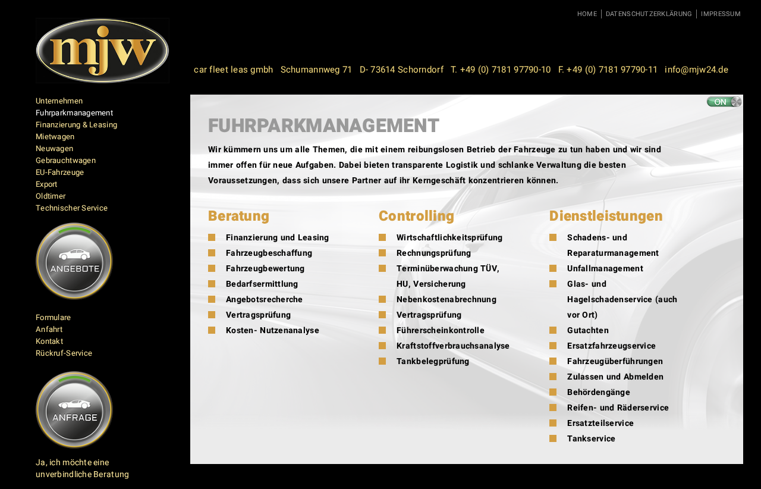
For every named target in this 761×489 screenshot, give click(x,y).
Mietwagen (55, 136)
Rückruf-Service (64, 353)
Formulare (53, 317)
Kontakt (49, 341)
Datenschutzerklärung (649, 14)
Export (47, 184)
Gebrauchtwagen (66, 160)
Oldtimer (50, 196)
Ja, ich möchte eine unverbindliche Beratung (82, 468)
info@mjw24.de (696, 69)
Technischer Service (72, 208)
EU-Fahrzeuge (60, 172)
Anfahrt (49, 329)
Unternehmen (59, 100)
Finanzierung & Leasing (76, 124)
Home (587, 14)
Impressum (721, 14)
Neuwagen (54, 148)
